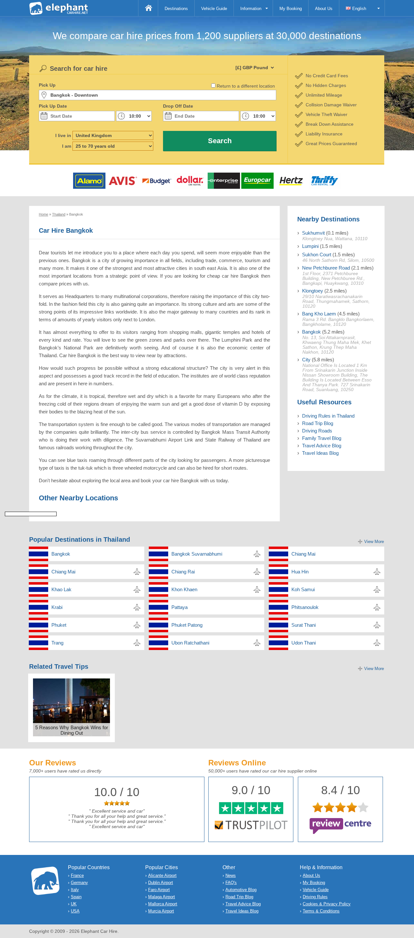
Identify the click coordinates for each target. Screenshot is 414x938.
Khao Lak (61, 589)
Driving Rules (315, 896)
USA (75, 911)
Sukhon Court (316, 254)
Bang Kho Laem (319, 313)
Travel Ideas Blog (320, 453)
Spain (76, 896)
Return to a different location (246, 86)
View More (374, 541)
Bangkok (311, 332)
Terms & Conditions (321, 911)
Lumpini (310, 246)
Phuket (58, 625)
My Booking (290, 8)
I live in (63, 135)
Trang (57, 642)
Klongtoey (312, 290)
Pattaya (179, 607)
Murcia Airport (161, 911)
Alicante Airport (162, 875)
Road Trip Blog (317, 423)
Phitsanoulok (305, 607)
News (230, 875)
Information (250, 8)
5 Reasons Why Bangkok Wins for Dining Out (71, 730)
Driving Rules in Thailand (328, 416)
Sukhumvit (313, 233)
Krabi (56, 607)
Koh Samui (303, 589)
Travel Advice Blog (321, 445)
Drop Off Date (178, 106)
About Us (323, 8)
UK (74, 903)
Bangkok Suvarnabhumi (196, 554)
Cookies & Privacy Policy (327, 903)
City (306, 359)
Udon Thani (303, 642)
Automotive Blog (240, 889)
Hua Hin (300, 571)
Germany (79, 882)
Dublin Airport (160, 882)
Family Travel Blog (321, 438)
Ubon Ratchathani (190, 642)
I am (66, 146)
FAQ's (231, 882)
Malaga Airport (161, 896)
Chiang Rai (183, 571)
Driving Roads (317, 430)
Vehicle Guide (214, 8)
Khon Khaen (184, 589)
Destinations (176, 8)
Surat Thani (303, 625)
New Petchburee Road (326, 268)
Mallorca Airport (162, 903)
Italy (75, 889)
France (77, 875)
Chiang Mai (303, 554)
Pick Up (47, 85)
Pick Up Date (53, 106)
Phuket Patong (186, 625)
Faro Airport (159, 889)
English (358, 8)
